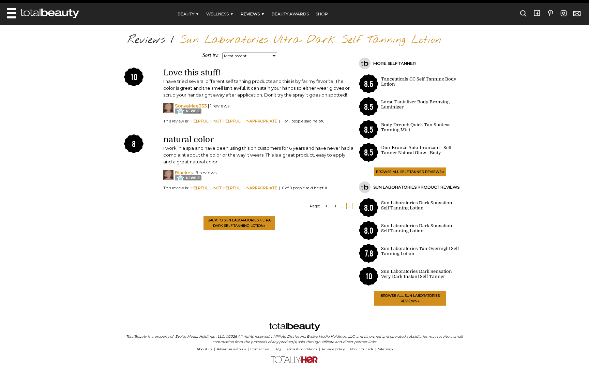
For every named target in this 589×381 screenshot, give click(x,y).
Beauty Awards (290, 13)
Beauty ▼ (188, 13)
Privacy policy (333, 349)
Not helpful (226, 121)
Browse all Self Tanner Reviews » (410, 172)
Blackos (184, 172)
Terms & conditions (301, 349)
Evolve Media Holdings (195, 336)
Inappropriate (261, 121)
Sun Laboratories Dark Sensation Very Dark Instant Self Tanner (416, 274)
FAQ (277, 349)
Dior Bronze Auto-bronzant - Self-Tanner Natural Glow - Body (417, 150)
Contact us (260, 349)
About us (204, 349)
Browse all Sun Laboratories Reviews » (410, 298)
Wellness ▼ (220, 13)
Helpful (199, 121)
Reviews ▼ (253, 13)
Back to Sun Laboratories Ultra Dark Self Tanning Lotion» (239, 223)
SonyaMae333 (191, 105)
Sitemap (385, 349)
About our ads (361, 349)
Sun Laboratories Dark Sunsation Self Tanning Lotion (416, 205)
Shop (322, 13)
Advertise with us (231, 349)
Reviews (146, 40)
